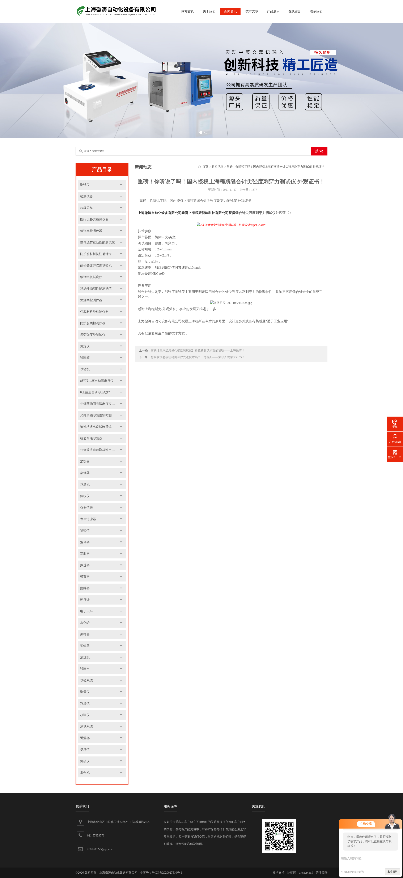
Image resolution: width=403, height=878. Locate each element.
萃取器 (85, 553)
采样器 (85, 634)
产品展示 (273, 11)
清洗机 (85, 657)
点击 (121, 185)
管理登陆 (321, 872)
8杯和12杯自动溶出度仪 (97, 380)
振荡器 (85, 565)
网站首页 (187, 11)
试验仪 (85, 530)
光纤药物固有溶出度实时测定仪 (102, 403)
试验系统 (86, 680)
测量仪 (85, 692)
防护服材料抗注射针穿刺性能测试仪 (103, 254)
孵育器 (85, 576)
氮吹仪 (85, 496)
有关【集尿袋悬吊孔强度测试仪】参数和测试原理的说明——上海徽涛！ (198, 350)
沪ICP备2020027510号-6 (167, 872)
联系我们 (316, 11)
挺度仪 (85, 749)
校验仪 (85, 715)
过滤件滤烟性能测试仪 (96, 288)
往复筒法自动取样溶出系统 (99, 450)
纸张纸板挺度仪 (91, 277)
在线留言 (294, 11)
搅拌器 (85, 588)
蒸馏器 (85, 473)
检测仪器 (86, 196)
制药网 (291, 872)
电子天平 (86, 611)
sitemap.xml (306, 872)
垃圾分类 (86, 208)
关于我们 (209, 11)
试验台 (85, 669)
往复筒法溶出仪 (91, 438)
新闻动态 (217, 166)
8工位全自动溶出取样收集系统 (101, 392)
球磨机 (85, 484)
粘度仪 (85, 703)
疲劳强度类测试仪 (92, 334)
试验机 (85, 369)
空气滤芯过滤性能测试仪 (97, 242)
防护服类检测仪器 (92, 323)
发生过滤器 (88, 519)
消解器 (85, 645)
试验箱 (85, 357)
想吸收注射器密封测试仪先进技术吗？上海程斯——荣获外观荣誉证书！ (198, 357)
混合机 (85, 772)
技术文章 (252, 11)
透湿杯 (85, 738)
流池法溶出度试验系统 (96, 427)
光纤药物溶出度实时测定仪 (99, 415)
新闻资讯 (230, 11)
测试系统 (86, 726)
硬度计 (85, 599)
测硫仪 (85, 761)
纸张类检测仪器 (91, 231)
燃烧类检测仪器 (91, 300)
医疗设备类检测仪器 (94, 219)
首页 (205, 166)
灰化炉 (85, 622)
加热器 (85, 461)
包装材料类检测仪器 (94, 311)
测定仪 (85, 346)
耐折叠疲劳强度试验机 (96, 265)
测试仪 (85, 184)
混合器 (85, 542)
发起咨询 (392, 871)
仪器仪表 (86, 507)
